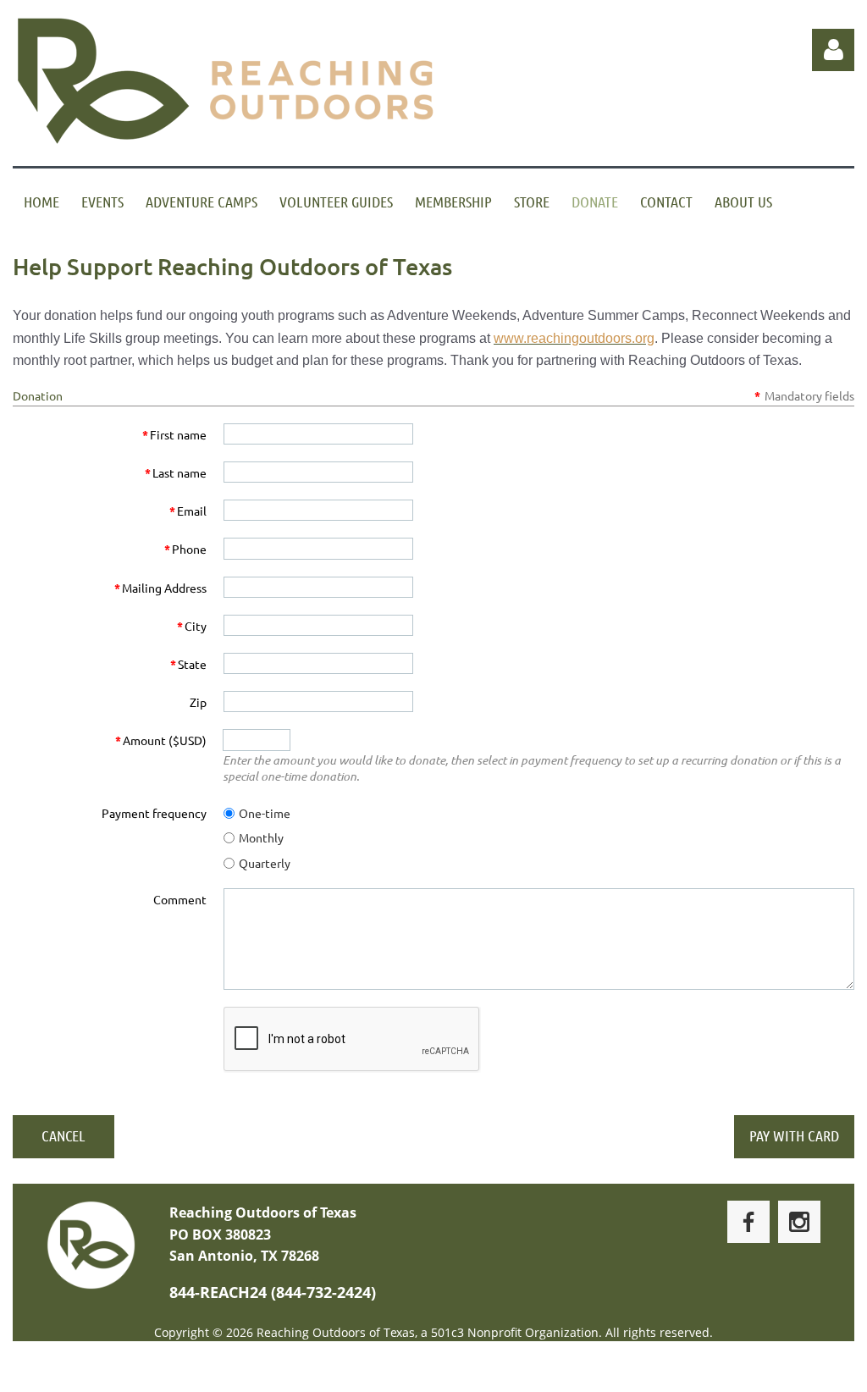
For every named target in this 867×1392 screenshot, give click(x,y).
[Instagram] (799, 1222)
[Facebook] (748, 1222)
